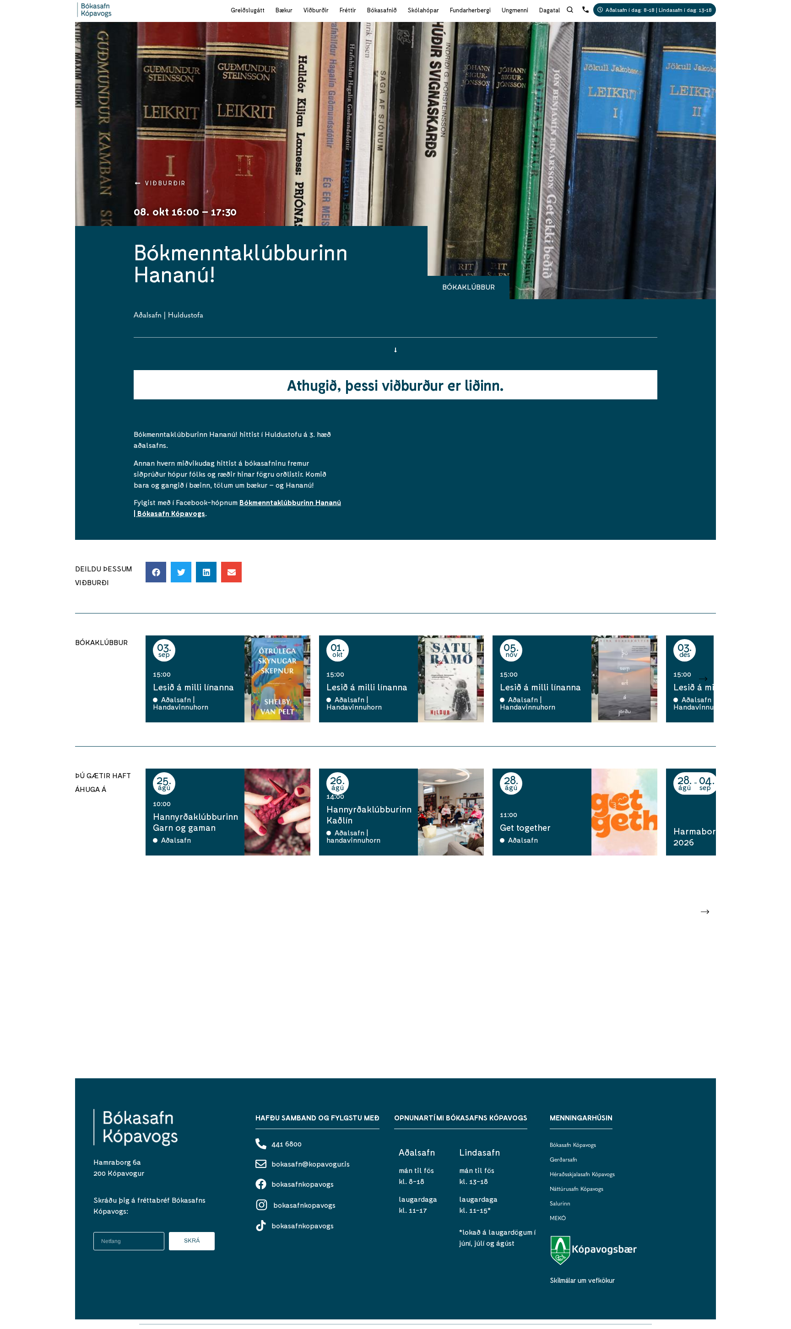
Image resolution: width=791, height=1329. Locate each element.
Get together (525, 827)
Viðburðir (316, 10)
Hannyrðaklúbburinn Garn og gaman (195, 822)
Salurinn (560, 1204)
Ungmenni (515, 10)
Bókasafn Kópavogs (573, 1145)
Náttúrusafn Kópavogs (576, 1189)
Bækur (284, 10)
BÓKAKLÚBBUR (468, 286)
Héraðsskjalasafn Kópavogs (582, 1175)
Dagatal (549, 10)
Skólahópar (423, 10)
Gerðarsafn (563, 1160)
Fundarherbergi (470, 10)
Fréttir (348, 10)
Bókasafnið (382, 10)
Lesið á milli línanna (193, 686)
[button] (156, 572)
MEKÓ (558, 1218)
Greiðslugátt (248, 10)
